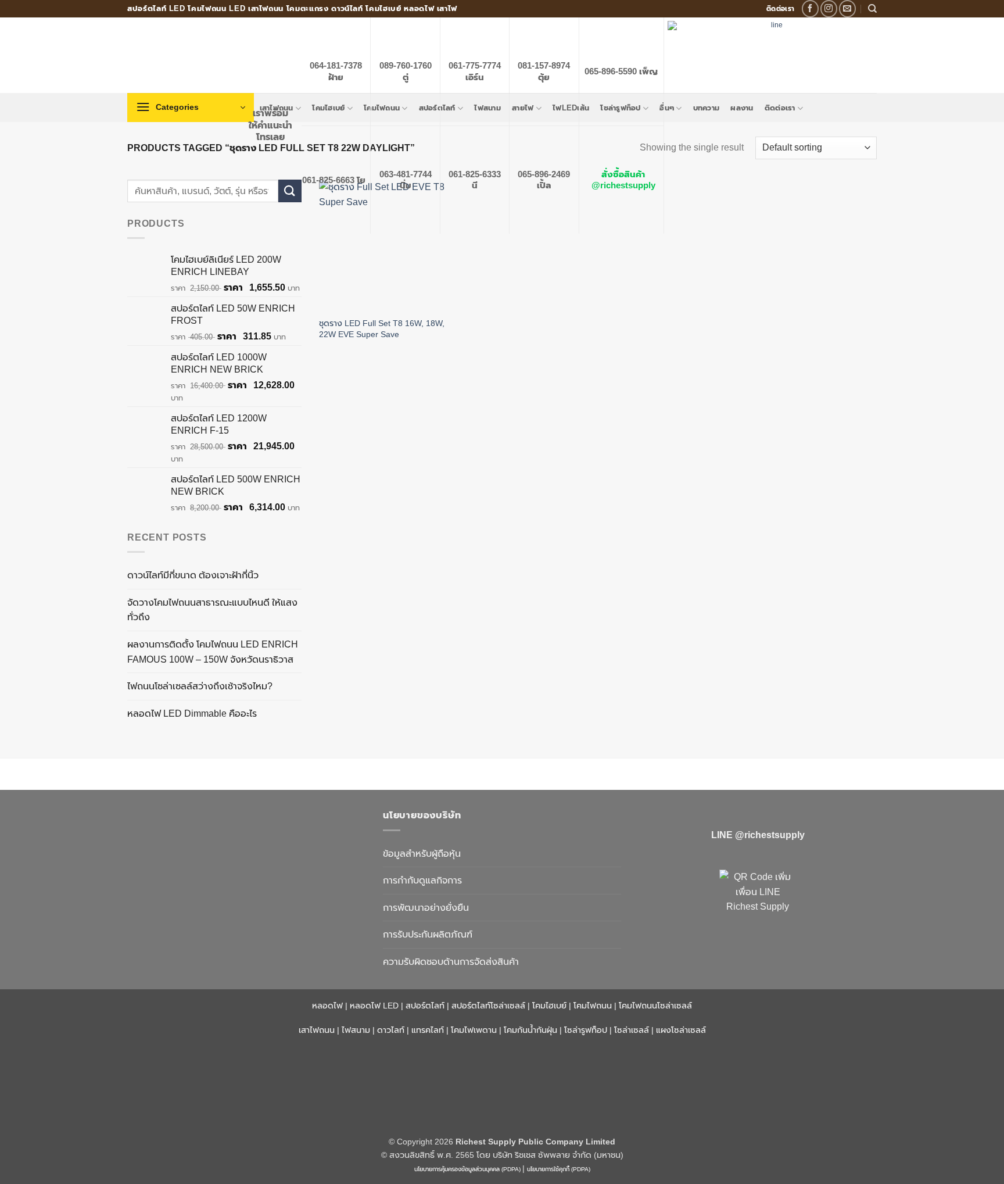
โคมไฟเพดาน (474, 1030)
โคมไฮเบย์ (549, 1005)
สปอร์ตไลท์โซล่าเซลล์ (488, 1005)
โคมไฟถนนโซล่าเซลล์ (655, 1005)
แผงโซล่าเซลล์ (681, 1030)
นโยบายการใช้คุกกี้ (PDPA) (558, 1169)
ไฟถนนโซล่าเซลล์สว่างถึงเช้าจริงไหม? (199, 686)
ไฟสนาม (356, 1030)
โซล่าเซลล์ (631, 1030)
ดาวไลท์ (390, 1030)
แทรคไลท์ (427, 1030)
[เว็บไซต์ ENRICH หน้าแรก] (246, 836)
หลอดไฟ (327, 1005)
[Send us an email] (847, 8)
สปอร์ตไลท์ (425, 1005)
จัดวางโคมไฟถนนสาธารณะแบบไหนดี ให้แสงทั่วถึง (212, 610)
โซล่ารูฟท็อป (585, 1030)
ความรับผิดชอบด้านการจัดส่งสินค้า (451, 962)
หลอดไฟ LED (374, 1005)
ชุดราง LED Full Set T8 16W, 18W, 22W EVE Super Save (381, 329)
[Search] (872, 9)
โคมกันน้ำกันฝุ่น (530, 1030)
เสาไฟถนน (317, 1030)
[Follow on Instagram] (828, 8)
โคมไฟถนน (592, 1005)
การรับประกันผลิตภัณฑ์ (427, 934)
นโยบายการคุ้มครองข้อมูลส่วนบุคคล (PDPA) (467, 1169)
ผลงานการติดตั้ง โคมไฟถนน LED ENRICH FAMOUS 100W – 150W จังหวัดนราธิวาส (212, 651)
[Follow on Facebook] (810, 8)
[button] (190, 107)
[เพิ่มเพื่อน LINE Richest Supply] (758, 908)
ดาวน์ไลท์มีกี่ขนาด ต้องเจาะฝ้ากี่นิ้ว (193, 575)
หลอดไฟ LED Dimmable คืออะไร (192, 713)
